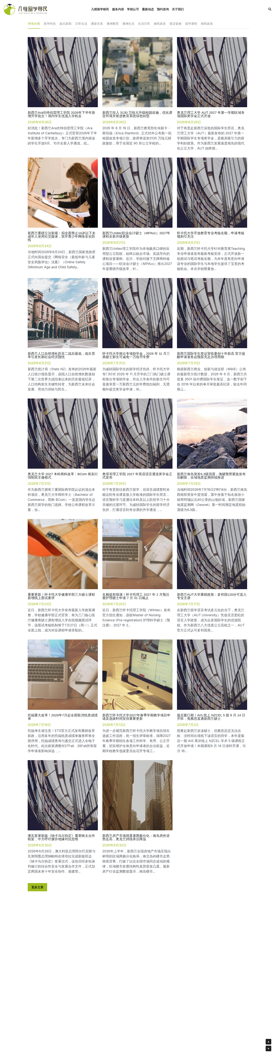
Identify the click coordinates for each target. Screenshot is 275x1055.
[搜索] (269, 9)
